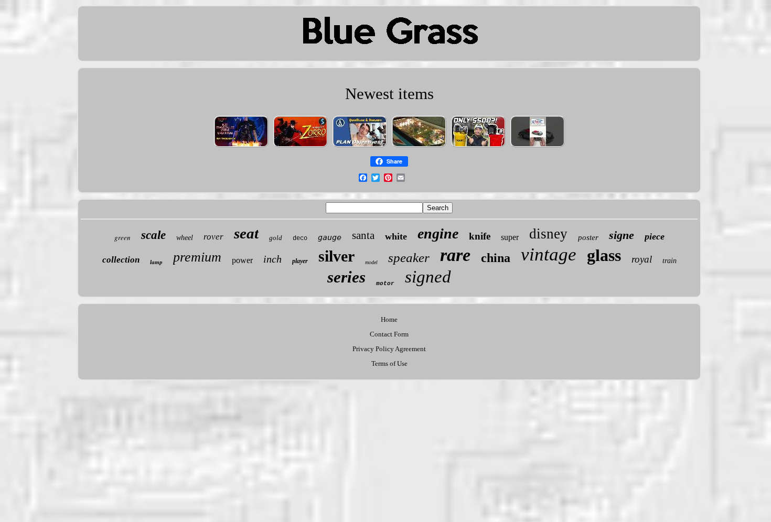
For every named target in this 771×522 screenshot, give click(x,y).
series (346, 277)
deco (300, 238)
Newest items (389, 93)
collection (121, 260)
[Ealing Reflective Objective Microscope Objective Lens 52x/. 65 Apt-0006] (360, 146)
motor (385, 283)
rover (213, 237)
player (300, 261)
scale (153, 235)
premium (197, 257)
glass (604, 255)
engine (437, 233)
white (396, 236)
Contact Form (389, 334)
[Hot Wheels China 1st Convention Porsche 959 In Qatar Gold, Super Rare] (537, 146)
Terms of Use (389, 363)
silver (336, 256)
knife (479, 236)
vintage (548, 254)
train (669, 261)
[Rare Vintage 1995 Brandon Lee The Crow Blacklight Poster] (241, 146)
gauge (329, 237)
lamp (156, 262)
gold (275, 238)
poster (588, 237)
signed (428, 276)
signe (621, 235)
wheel (184, 238)
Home (389, 319)
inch (272, 259)
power (242, 260)
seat (246, 233)
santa (363, 235)
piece (655, 236)
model (371, 262)
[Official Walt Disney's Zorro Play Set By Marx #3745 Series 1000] (300, 146)
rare (455, 255)
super (510, 237)
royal (641, 259)
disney (548, 234)
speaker (409, 258)
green (122, 237)
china (495, 258)
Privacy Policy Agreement (389, 349)
